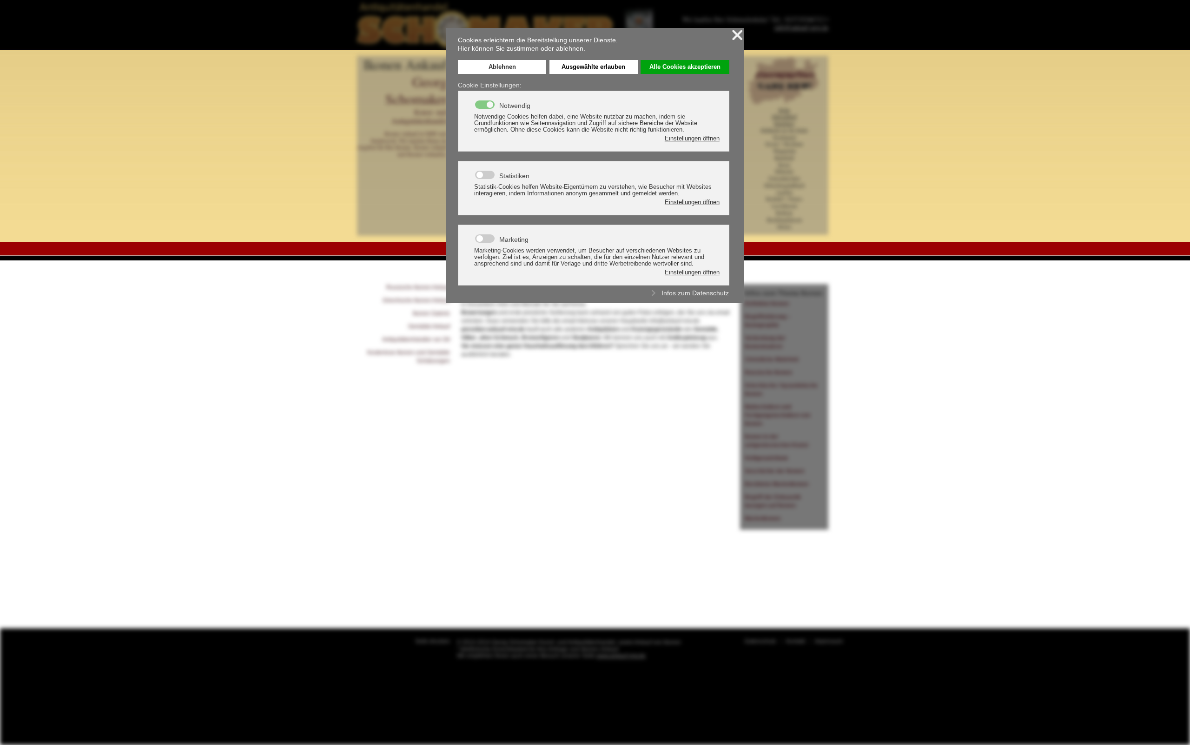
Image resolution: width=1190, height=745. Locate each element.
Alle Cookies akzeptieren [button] (685, 67)
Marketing (514, 239)
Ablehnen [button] (502, 67)
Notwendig (514, 105)
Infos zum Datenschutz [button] (695, 293)
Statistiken (514, 176)
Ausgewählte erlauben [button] (593, 67)
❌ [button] (737, 35)
